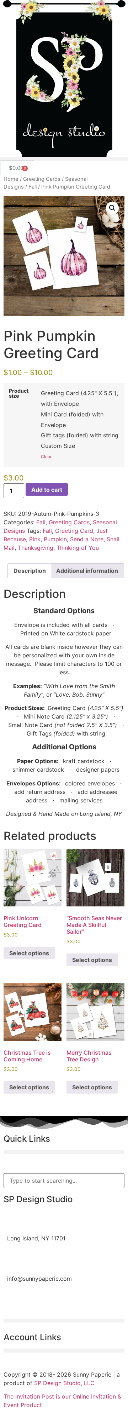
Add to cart (46, 489)
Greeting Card (74, 530)
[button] (64, 159)
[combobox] (64, 1180)
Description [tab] (30, 570)
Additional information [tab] (87, 570)
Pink (35, 539)
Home (11, 179)
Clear (46, 456)
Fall (32, 187)
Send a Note (86, 539)
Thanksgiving (35, 547)
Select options (29, 953)
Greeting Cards (41, 179)
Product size (19, 393)
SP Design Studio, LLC (64, 1383)
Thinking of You (78, 547)
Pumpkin (55, 539)
